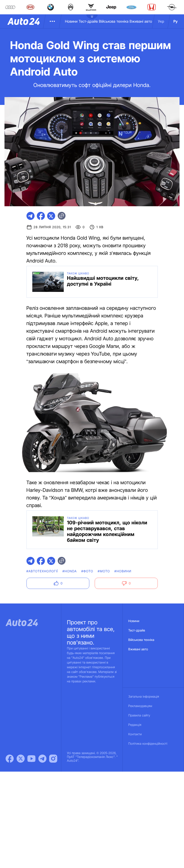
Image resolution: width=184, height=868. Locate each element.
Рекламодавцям (140, 706)
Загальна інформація (143, 697)
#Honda (69, 571)
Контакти (135, 734)
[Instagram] (53, 759)
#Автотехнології (42, 571)
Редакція (134, 725)
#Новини (122, 571)
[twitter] (51, 216)
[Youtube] (31, 759)
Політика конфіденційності (147, 744)
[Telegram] (42, 759)
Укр (161, 21)
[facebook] (41, 216)
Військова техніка (114, 21)
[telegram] (30, 216)
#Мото (104, 571)
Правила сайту (139, 715)
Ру (175, 21)
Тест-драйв (88, 21)
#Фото (87, 571)
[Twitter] (21, 759)
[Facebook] (10, 759)
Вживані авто (141, 21)
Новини (71, 21)
